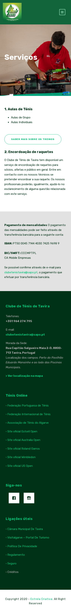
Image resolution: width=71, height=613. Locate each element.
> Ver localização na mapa (24, 376)
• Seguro (11, 563)
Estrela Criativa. (42, 599)
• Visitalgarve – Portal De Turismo (27, 537)
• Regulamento (15, 554)
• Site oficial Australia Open (23, 440)
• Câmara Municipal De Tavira (24, 529)
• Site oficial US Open (19, 466)
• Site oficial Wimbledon (21, 457)
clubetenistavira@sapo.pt (20, 272)
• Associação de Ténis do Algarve (27, 422)
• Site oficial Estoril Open (21, 431)
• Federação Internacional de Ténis (28, 414)
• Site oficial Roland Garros (23, 448)
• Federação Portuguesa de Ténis (27, 405)
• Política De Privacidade (21, 546)
